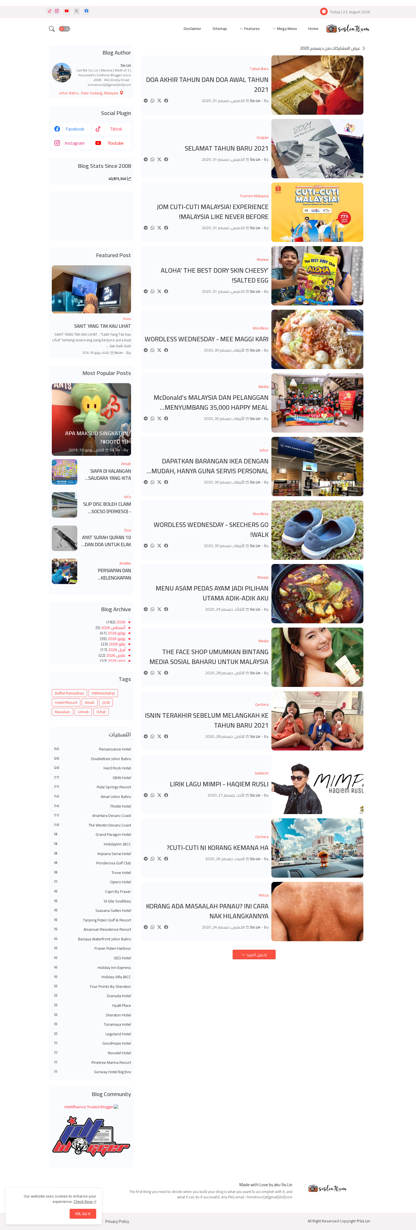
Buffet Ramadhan (69, 693)
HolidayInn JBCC (92, 844)
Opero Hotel (92, 882)
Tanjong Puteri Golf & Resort (92, 920)
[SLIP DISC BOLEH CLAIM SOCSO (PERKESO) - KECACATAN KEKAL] (64, 505)
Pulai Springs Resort (92, 787)
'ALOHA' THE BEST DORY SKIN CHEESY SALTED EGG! (215, 275)
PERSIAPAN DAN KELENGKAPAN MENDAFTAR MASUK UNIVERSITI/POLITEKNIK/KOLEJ (106, 574)
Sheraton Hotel (92, 1015)
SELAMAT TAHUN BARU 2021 (227, 148)
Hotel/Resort (66, 702)
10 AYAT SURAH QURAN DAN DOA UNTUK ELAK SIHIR (106, 541)
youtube (116, 143)
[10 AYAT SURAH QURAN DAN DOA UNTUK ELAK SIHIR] (64, 538)
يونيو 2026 (116, 638)
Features (252, 28)
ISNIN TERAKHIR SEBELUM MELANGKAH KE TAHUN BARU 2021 (207, 720)
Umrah (83, 711)
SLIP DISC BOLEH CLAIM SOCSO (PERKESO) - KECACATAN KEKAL (107, 508)
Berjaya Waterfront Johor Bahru (92, 939)
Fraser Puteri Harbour (92, 948)
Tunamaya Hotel (92, 1024)
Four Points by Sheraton (92, 987)
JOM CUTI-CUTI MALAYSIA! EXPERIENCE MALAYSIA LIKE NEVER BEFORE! (213, 212)
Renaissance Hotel (92, 749)
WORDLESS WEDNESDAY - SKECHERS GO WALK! (211, 529)
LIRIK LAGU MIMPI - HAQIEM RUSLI (219, 784)
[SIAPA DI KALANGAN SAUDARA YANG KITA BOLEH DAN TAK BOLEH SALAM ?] (64, 472)
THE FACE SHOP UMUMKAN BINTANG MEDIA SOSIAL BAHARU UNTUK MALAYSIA (209, 657)
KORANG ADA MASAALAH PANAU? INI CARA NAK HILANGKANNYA (207, 911)
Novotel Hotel (92, 1053)
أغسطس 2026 (112, 627)
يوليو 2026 (116, 633)
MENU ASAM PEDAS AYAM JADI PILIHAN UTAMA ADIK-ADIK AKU (212, 593)
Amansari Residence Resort (92, 929)
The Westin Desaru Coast (92, 825)
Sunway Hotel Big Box (92, 1072)
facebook (75, 129)
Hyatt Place (92, 1005)
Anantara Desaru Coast (92, 816)
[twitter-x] (76, 11)
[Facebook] (166, 100)
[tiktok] (49, 11)
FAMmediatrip (103, 693)
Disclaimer (192, 28)
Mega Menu (287, 28)
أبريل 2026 (116, 649)
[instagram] (56, 11)
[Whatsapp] (153, 100)
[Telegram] (146, 100)
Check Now (83, 1201)
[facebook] (86, 11)
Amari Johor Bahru (92, 797)
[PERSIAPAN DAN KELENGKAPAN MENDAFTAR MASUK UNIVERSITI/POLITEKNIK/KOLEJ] (64, 571)
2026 (120, 622)
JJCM (106, 702)
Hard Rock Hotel (92, 768)
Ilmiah (90, 702)
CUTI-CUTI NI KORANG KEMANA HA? (218, 848)
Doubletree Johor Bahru (92, 759)
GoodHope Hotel (92, 1043)
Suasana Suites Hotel (92, 911)
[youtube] (66, 11)
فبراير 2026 (116, 660)
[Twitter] (159, 100)
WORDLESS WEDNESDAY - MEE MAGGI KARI (207, 339)
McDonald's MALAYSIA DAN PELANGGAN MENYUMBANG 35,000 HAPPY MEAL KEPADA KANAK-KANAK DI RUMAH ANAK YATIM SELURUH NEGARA (211, 402)
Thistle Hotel (92, 806)
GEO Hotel (92, 958)
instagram (75, 143)
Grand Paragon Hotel (92, 835)
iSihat (101, 711)
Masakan (62, 711)
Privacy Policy (117, 1221)
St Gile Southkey (92, 901)
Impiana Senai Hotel (92, 854)
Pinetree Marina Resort (92, 1063)
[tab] (313, 29)
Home (313, 28)
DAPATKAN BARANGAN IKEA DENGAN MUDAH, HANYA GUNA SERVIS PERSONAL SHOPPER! (210, 466)
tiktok (116, 129)
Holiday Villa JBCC (92, 977)
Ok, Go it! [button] (83, 1213)
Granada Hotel (92, 996)
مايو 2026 (116, 644)
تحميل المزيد (256, 954)
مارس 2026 (115, 655)
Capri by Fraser (92, 892)
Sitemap (220, 28)
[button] (64, 29)
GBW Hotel (92, 778)
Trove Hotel (92, 873)
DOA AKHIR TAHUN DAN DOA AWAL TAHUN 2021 (207, 84)
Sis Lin (126, 65)
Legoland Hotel (92, 1034)
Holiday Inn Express (92, 968)
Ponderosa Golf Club (92, 863)
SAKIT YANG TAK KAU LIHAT (102, 326)
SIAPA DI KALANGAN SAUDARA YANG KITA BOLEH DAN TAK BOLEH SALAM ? (107, 475)
